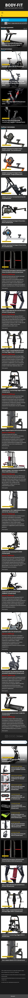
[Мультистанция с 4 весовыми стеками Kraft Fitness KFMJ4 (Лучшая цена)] (14, 459)
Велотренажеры (5, 64)
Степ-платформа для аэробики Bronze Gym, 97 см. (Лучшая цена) (18, 806)
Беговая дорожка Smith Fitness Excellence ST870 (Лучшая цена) (12, 44)
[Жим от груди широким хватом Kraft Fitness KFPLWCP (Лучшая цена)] (14, 300)
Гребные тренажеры (6, 145)
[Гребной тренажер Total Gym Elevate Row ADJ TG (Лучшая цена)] (14, 186)
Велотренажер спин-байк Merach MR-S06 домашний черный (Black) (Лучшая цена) (14, 83)
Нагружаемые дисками (6, 306)
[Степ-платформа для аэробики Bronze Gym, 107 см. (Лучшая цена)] (5, 797)
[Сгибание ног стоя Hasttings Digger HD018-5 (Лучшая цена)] (14, 379)
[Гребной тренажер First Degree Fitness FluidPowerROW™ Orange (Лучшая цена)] (14, 162)
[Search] (2, 16)
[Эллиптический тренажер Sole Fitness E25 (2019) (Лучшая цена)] (5, 787)
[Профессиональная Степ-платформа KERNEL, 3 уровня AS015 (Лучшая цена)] (5, 815)
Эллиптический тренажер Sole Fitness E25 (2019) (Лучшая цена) (18, 788)
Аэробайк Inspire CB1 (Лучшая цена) (13, 66)
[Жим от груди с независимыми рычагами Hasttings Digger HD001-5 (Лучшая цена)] (14, 340)
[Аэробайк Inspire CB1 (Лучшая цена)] (14, 621)
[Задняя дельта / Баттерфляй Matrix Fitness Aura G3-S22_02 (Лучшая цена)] (14, 499)
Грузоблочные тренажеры (7, 426)
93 (18, 736)
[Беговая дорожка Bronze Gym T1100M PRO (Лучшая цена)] (14, 702)
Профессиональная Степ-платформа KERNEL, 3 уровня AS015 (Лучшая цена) (18, 816)
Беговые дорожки (6, 41)
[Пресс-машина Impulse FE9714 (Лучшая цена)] (14, 419)
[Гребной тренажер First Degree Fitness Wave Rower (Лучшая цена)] (14, 210)
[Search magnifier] (25, 742)
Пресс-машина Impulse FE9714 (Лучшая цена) (14, 430)
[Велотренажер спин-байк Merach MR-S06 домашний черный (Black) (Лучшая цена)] (14, 661)
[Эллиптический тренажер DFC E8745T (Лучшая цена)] (14, 541)
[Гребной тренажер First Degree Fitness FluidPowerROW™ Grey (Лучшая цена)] (14, 138)
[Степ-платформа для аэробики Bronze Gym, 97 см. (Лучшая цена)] (5, 806)
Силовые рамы (5, 266)
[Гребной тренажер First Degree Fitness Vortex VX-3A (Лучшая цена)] (14, 234)
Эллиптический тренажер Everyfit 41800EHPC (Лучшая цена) (18, 769)
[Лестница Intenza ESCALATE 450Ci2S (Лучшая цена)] (5, 834)
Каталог (13, 996)
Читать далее (5, 288)
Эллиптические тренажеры (7, 548)
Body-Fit (14, 5)
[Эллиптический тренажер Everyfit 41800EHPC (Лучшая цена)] (14, 581)
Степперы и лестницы (15, 794)
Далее (21, 736)
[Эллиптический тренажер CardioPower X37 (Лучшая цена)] (5, 778)
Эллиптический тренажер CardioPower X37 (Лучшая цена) (18, 778)
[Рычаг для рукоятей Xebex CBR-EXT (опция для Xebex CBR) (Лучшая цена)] (5, 825)
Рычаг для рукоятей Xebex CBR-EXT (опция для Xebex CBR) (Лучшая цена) (18, 825)
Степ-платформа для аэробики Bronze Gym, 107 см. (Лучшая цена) (18, 797)
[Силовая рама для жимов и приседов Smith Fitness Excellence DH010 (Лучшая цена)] (14, 260)
